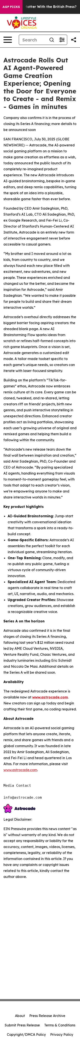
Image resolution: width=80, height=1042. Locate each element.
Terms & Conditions (59, 1025)
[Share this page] (74, 39)
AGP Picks (11, 7)
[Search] (52, 40)
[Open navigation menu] (7, 39)
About (20, 1016)
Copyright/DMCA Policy (26, 1034)
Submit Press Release (22, 1025)
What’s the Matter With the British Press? (40, 7)
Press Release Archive (47, 1016)
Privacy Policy (61, 1034)
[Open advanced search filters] (62, 40)
